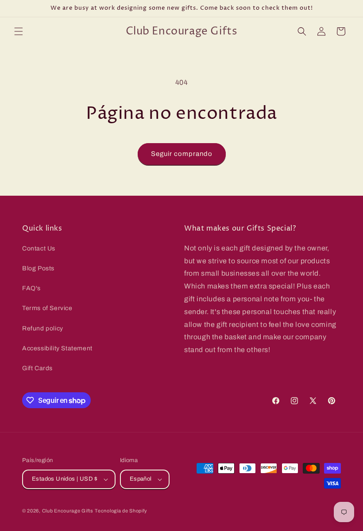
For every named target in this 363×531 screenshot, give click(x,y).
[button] (18, 31)
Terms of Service (47, 308)
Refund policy (42, 328)
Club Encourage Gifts (67, 510)
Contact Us (38, 248)
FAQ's (31, 288)
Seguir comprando (181, 153)
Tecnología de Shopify (121, 510)
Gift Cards (37, 368)
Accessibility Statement (57, 348)
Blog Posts (38, 268)
